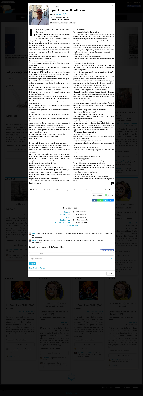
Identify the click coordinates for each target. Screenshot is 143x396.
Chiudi (110, 274)
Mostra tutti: (71, 225)
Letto (111, 195)
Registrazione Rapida (37, 268)
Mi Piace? (98, 195)
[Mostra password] (112, 258)
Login (33, 263)
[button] (107, 250)
